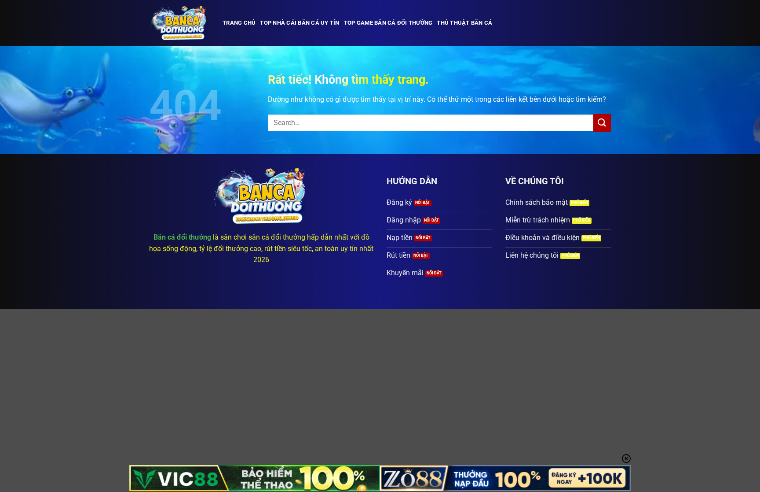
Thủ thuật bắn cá (464, 22)
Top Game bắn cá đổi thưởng (388, 22)
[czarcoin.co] (179, 23)
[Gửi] (602, 122)
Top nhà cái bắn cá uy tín (299, 22)
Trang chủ (239, 22)
